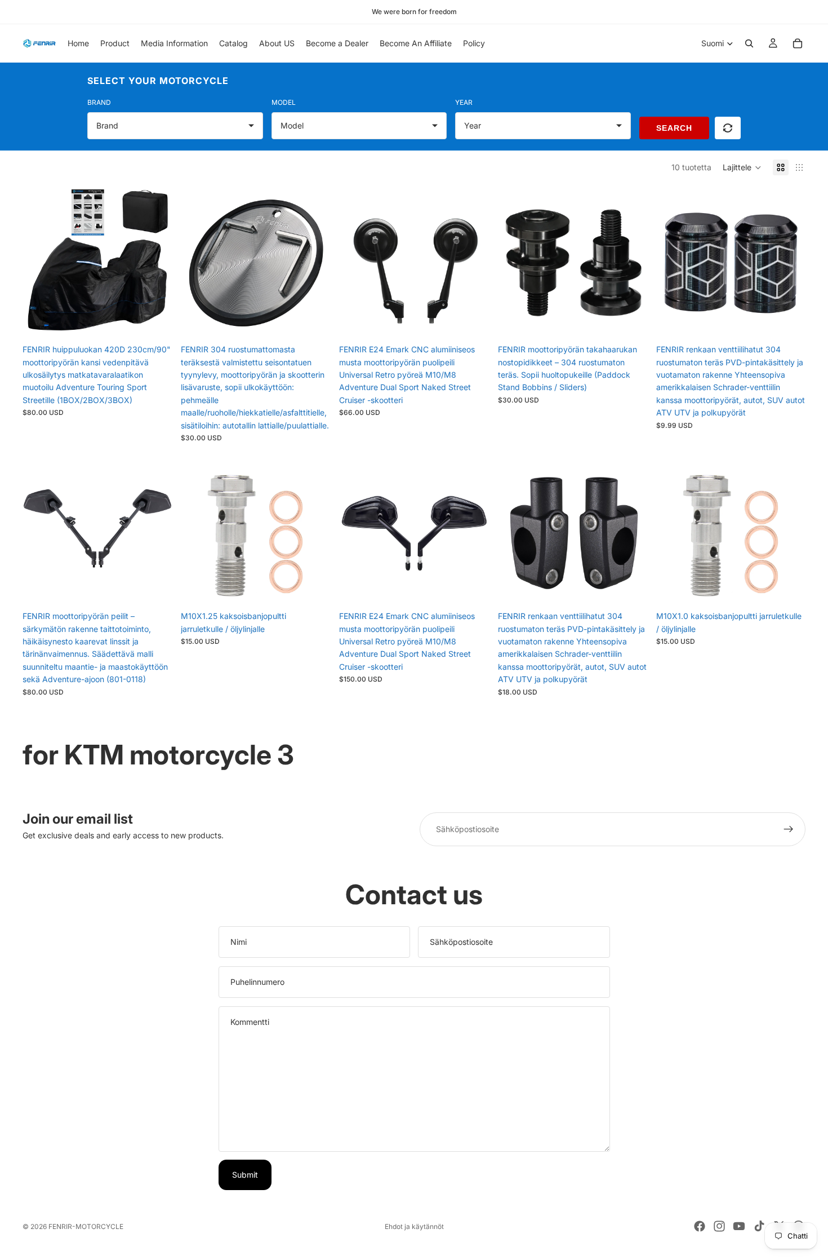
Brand (99, 102)
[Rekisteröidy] (788, 829)
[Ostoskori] (797, 43)
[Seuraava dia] (155, 263)
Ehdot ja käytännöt (414, 1226)
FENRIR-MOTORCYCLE (85, 1226)
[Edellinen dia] (39, 263)
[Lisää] (313, 321)
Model (283, 102)
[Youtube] (739, 1226)
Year (464, 102)
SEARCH (674, 127)
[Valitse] (154, 321)
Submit (245, 1174)
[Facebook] (699, 1226)
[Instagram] (719, 1226)
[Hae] (749, 43)
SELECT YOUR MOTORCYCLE (158, 80)
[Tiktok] (759, 1226)
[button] (742, 167)
